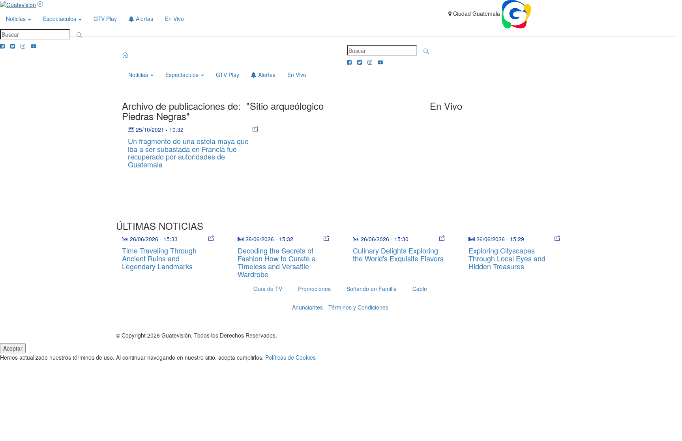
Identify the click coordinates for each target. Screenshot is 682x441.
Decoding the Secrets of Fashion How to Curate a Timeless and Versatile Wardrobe (277, 262)
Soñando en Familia (372, 289)
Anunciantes (307, 307)
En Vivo (174, 19)
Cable (419, 289)
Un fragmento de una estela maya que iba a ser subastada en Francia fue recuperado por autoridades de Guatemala (188, 152)
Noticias (16, 19)
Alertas (143, 19)
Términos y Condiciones (358, 307)
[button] (79, 35)
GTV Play (105, 19)
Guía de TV (267, 289)
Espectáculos (60, 19)
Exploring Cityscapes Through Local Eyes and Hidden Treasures (506, 258)
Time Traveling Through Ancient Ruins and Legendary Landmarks (159, 258)
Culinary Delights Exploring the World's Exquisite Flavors (398, 254)
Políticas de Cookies (290, 357)
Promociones (314, 289)
